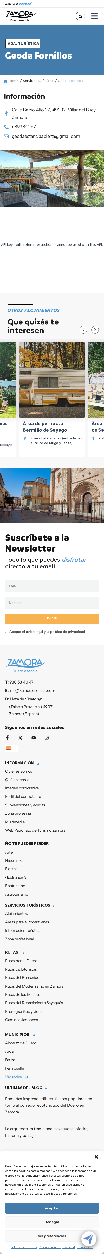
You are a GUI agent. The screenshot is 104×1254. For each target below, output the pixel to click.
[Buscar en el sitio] (80, 16)
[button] (96, 1156)
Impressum (85, 1247)
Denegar (52, 1222)
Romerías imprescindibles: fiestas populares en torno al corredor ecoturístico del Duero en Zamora (48, 1105)
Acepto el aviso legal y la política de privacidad (47, 632)
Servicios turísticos (38, 81)
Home (14, 81)
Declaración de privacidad (57, 1247)
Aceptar (52, 1208)
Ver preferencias (52, 1236)
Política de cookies (24, 1247)
